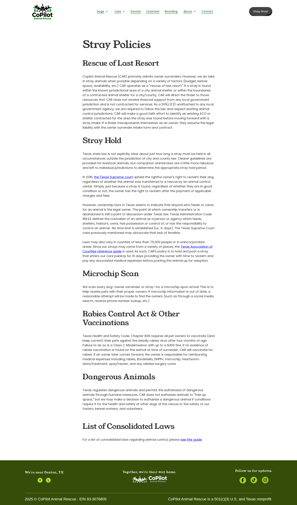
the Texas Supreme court (113, 177)
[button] (102, 11)
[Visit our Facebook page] (242, 480)
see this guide (191, 439)
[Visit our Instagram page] (265, 480)
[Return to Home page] (42, 11)
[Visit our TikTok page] (253, 480)
